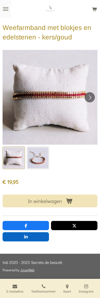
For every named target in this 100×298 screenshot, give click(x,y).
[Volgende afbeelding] (90, 97)
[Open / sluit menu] (5, 9)
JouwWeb (27, 270)
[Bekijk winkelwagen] (94, 9)
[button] (14, 158)
